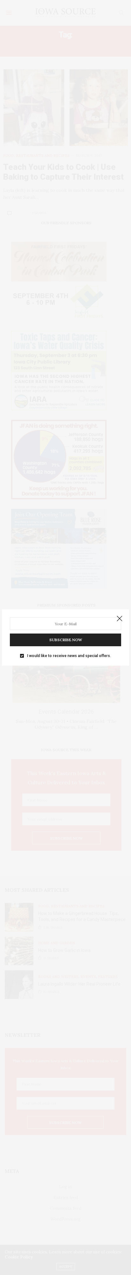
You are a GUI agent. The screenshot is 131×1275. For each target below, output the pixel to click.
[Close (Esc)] (119, 619)
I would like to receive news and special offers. (69, 656)
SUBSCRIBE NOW (65, 639)
